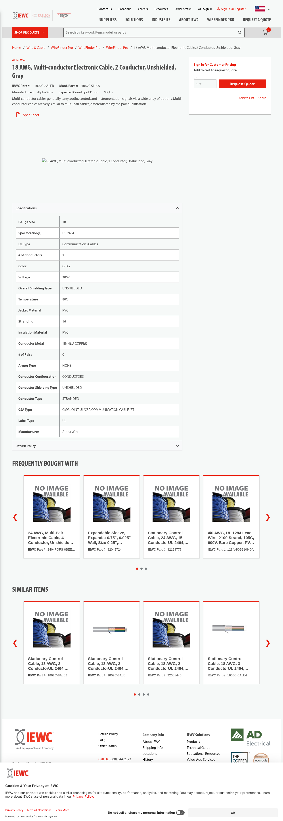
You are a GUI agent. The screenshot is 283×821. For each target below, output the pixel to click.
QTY (196, 77)
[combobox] (260, 8)
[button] (260, 8)
